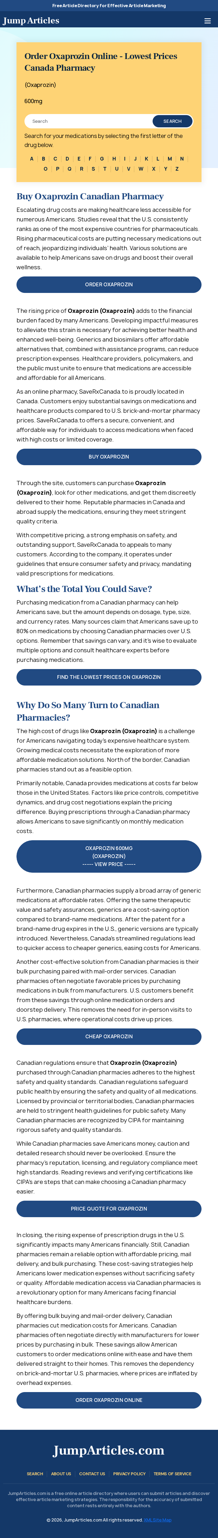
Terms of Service (172, 1474)
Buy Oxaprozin (109, 456)
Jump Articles (31, 20)
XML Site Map (157, 1520)
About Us (61, 1474)
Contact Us (92, 1474)
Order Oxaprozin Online (109, 1400)
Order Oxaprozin (109, 284)
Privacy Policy (129, 1474)
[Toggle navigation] (207, 20)
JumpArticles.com (109, 1450)
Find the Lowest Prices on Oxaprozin (109, 677)
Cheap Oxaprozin (109, 1036)
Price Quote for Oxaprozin (109, 1208)
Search (173, 121)
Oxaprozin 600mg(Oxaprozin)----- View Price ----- (109, 856)
